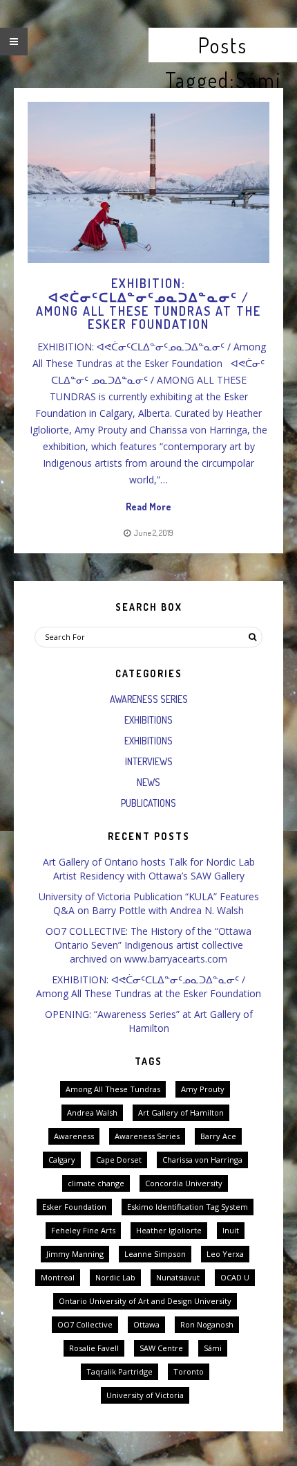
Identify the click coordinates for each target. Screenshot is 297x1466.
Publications (148, 803)
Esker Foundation (74, 1206)
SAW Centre (161, 1348)
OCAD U (234, 1277)
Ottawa (146, 1324)
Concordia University (183, 1183)
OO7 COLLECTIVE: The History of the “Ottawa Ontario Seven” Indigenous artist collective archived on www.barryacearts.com (148, 944)
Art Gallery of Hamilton (181, 1112)
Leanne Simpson (155, 1254)
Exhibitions (148, 720)
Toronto (188, 1371)
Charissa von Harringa (202, 1159)
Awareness (74, 1136)
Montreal (58, 1277)
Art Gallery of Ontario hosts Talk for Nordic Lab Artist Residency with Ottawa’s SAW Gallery (149, 868)
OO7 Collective (85, 1324)
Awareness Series (149, 699)
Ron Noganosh (206, 1324)
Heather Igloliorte (169, 1230)
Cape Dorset (119, 1159)
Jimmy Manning (75, 1254)
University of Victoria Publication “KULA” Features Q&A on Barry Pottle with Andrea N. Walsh (149, 903)
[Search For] (252, 637)
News (148, 782)
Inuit (230, 1230)
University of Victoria (145, 1395)
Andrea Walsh (92, 1112)
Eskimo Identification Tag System (187, 1206)
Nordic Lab (115, 1277)
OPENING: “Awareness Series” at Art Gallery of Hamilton (149, 1021)
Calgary (61, 1159)
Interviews (149, 761)
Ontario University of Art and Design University (145, 1301)
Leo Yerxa (225, 1254)
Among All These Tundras (113, 1089)
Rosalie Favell (94, 1348)
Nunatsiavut (178, 1277)
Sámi (213, 1348)
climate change (96, 1183)
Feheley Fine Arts (83, 1230)
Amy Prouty (202, 1089)
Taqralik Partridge (119, 1371)
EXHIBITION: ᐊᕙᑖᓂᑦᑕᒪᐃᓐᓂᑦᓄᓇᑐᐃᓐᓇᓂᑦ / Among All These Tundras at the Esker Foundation (148, 986)
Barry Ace (218, 1136)
